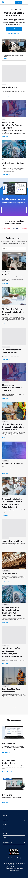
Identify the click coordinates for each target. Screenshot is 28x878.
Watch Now (5, 136)
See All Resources (13, 33)
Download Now (6, 174)
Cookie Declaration (14, 864)
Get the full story (6, 772)
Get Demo (14, 210)
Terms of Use (11, 863)
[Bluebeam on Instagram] (20, 858)
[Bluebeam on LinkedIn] (14, 858)
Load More (14, 708)
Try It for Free (18, 2)
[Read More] (14, 73)
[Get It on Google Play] (13, 850)
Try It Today (5, 752)
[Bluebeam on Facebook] (8, 858)
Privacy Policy (19, 863)
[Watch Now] (14, 108)
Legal (4, 863)
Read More (5, 58)
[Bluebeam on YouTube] (17, 858)
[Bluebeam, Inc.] (3, 2)
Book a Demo (14, 29)
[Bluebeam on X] (11, 858)
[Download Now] (14, 149)
